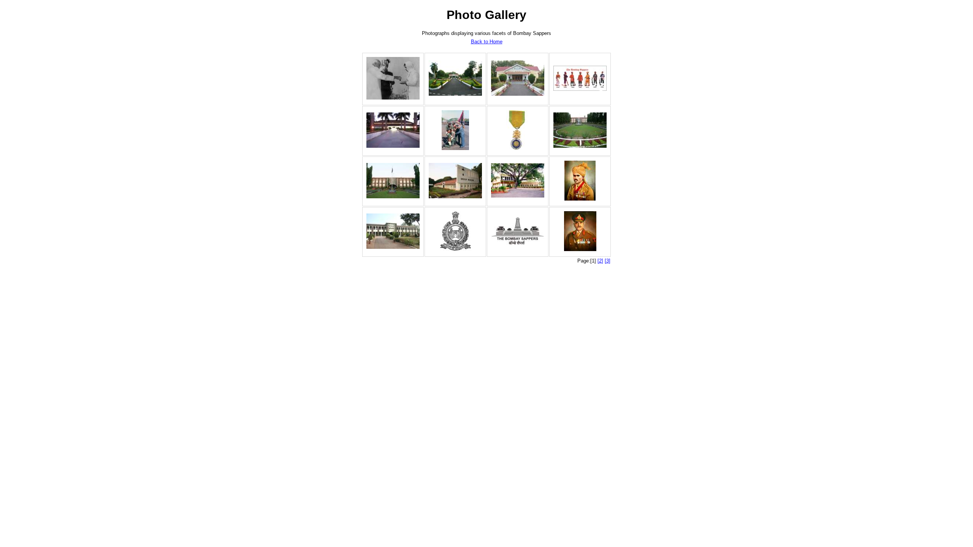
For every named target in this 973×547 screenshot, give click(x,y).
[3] (607, 261)
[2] (600, 261)
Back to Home (486, 41)
